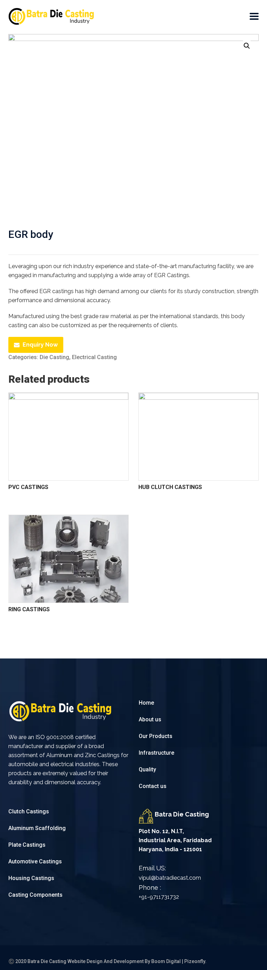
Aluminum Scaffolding (37, 828)
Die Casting (54, 357)
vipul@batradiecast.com (170, 877)
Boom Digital (166, 961)
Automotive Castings (35, 861)
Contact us (153, 786)
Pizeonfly (194, 961)
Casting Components (35, 895)
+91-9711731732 (159, 897)
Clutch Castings (28, 811)
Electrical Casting (94, 357)
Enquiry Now (40, 344)
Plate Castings (27, 845)
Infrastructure (157, 752)
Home (146, 702)
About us (150, 719)
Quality (147, 769)
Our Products (155, 736)
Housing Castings (31, 878)
